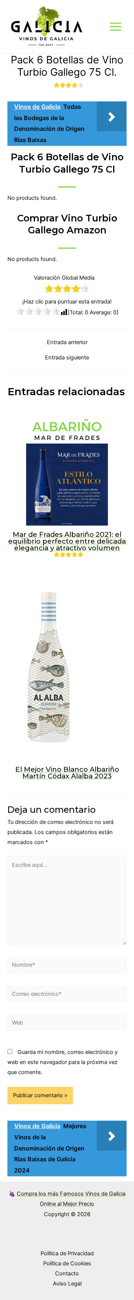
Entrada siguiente (67, 358)
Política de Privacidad (67, 1253)
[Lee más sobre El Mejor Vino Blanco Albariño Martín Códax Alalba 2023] (48, 667)
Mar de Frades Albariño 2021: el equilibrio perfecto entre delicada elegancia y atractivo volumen (67, 541)
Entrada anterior (67, 342)
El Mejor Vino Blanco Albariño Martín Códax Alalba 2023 (67, 772)
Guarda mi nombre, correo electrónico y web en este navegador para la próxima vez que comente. (62, 1062)
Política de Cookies (67, 1263)
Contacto (67, 1273)
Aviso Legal (67, 1283)
